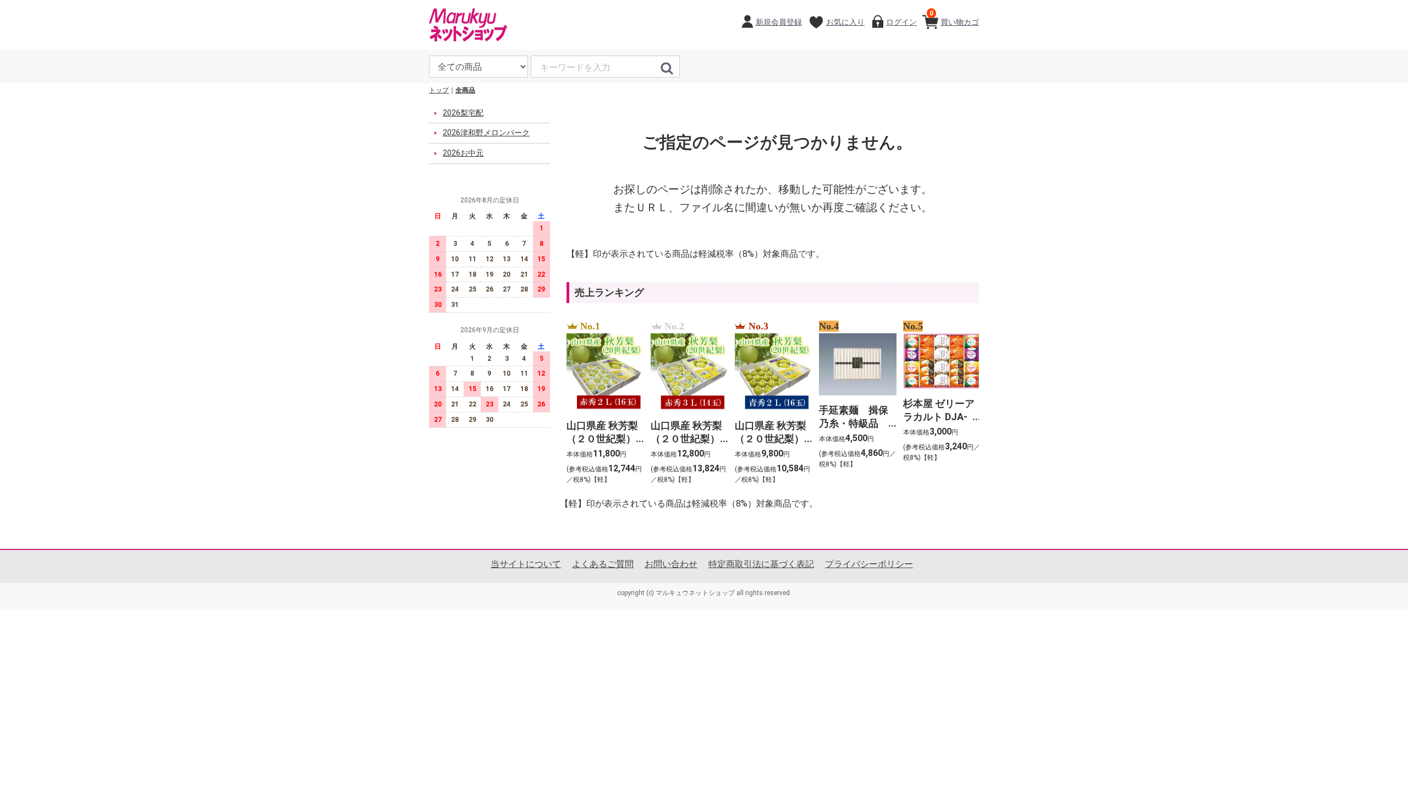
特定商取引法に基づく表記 (761, 564)
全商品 (465, 90)
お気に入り (845, 22)
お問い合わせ (671, 564)
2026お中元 (463, 152)
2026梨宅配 (463, 112)
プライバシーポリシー (869, 564)
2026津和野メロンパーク (486, 132)
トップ (439, 90)
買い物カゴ (954, 17)
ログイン (901, 22)
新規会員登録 (779, 22)
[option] (602, 403)
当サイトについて (526, 564)
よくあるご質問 (603, 564)
